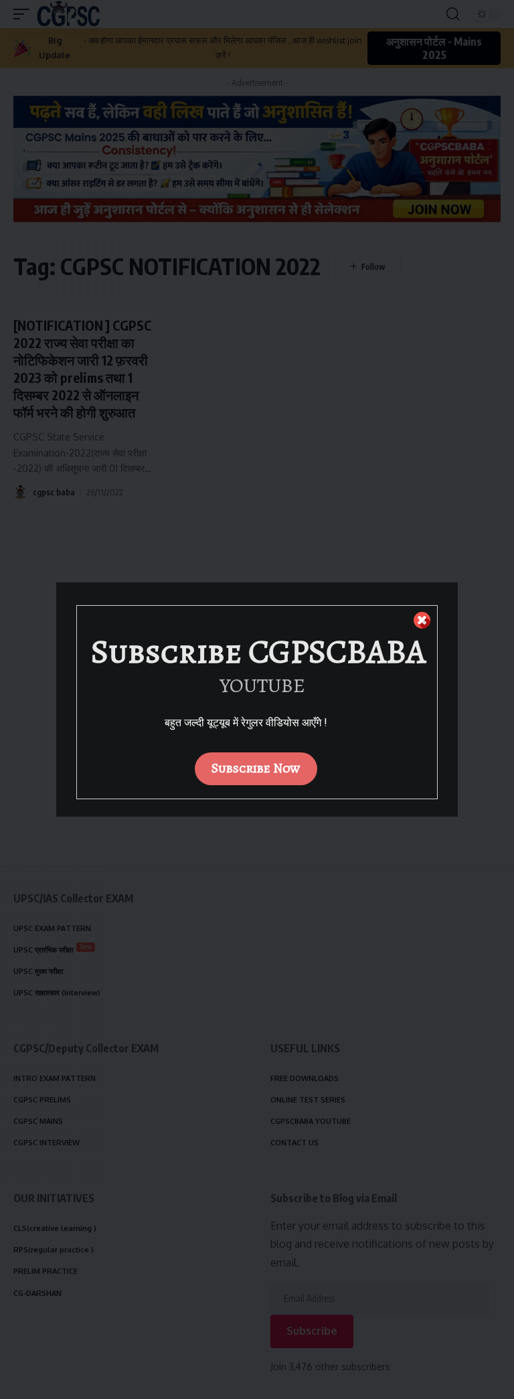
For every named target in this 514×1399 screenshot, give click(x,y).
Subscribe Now (256, 768)
